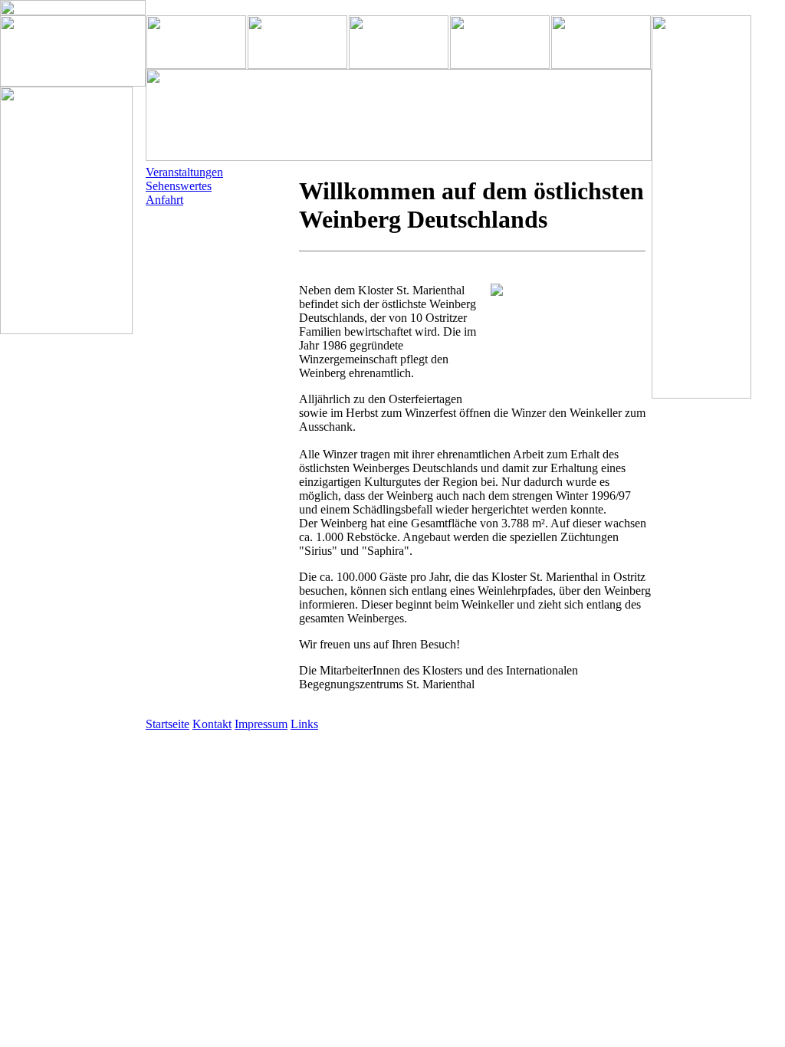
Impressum (261, 723)
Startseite (167, 723)
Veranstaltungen (184, 172)
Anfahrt (164, 199)
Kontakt (212, 723)
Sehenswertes (179, 185)
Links (304, 723)
